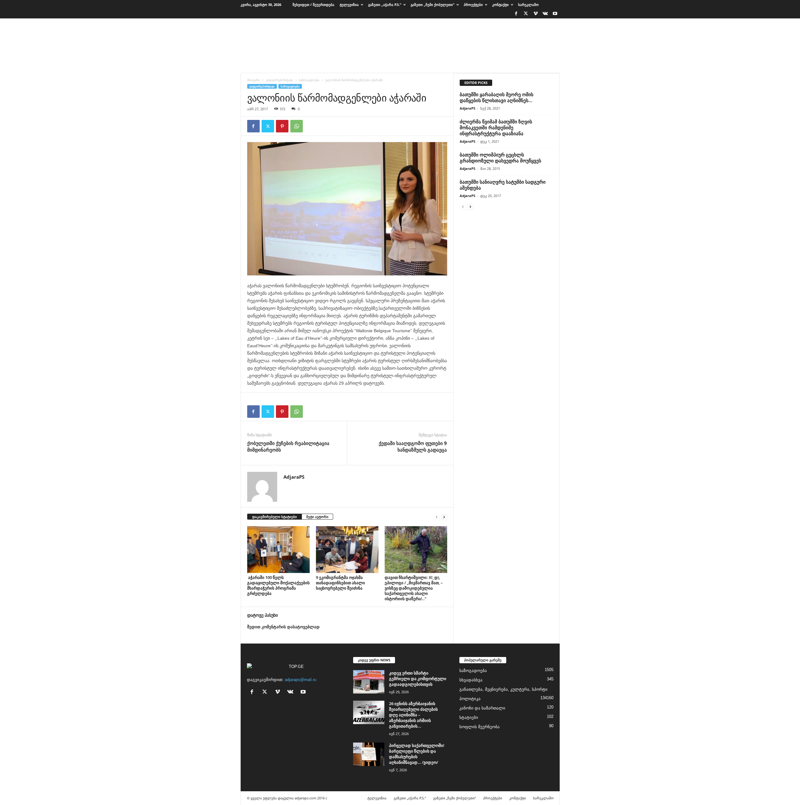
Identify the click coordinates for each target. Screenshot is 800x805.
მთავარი (253, 80)
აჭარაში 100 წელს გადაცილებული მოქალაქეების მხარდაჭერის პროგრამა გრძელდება (278, 585)
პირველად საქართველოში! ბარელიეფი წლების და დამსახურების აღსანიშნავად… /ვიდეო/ (416, 754)
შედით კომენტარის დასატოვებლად (283, 627)
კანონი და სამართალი (482, 708)
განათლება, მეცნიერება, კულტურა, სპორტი (503, 689)
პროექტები (473, 4)
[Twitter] (526, 13)
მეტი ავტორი (317, 516)
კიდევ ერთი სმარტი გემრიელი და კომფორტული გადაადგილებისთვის (417, 678)
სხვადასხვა (470, 680)
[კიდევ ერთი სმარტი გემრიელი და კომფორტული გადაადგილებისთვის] (368, 682)
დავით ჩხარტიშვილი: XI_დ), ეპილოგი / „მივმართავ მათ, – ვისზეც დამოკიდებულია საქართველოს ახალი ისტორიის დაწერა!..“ (414, 588)
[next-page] (444, 517)
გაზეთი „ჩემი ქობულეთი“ (432, 4)
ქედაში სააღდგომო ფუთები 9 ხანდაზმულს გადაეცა (413, 446)
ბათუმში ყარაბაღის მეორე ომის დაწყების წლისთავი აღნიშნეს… (496, 97)
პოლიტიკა (470, 698)
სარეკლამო (528, 4)
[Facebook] (516, 13)
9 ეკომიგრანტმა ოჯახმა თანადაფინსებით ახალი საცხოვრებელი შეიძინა (340, 583)
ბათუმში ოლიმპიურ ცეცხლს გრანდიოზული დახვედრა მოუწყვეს (500, 157)
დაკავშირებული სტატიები (274, 516)
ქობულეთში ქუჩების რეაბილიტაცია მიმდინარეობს (288, 446)
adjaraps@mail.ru (300, 679)
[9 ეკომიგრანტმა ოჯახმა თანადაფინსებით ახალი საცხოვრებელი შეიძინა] (347, 549)
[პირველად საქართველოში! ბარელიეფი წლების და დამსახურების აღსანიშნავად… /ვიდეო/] (368, 754)
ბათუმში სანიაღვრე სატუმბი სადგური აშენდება (503, 185)
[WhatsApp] (296, 126)
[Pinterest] (282, 126)
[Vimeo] (535, 13)
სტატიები (468, 717)
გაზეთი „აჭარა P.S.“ (384, 4)
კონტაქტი (500, 4)
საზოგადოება (309, 80)
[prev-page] (436, 517)
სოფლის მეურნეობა (479, 726)
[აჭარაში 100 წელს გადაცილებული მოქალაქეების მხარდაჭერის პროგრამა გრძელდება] (278, 549)
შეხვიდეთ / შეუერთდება (313, 4)
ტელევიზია (349, 4)
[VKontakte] (545, 13)
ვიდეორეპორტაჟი (279, 80)
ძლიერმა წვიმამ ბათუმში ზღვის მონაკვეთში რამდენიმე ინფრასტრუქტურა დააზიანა (496, 127)
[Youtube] (555, 13)
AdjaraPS (293, 477)
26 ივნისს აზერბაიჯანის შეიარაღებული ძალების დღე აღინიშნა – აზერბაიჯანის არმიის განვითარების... (413, 715)
